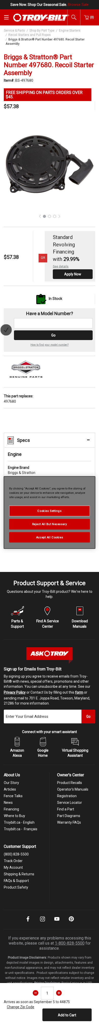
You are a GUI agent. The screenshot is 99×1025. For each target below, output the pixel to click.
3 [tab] (54, 216)
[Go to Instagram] (42, 922)
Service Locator (69, 803)
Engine (15, 454)
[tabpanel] (49, 164)
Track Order (13, 861)
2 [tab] (49, 216)
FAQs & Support (16, 881)
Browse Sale (78, 4)
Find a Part (65, 809)
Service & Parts (14, 30)
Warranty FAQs (69, 822)
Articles (10, 789)
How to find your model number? (49, 344)
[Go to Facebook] (28, 922)
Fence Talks (13, 796)
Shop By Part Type (41, 30)
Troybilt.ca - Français (20, 829)
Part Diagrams (68, 816)
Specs (23, 440)
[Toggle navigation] (6, 17)
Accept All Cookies (49, 537)
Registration (67, 796)
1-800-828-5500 (70, 943)
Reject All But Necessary (49, 524)
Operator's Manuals (72, 789)
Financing (11, 809)
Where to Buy (14, 816)
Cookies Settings (49, 510)
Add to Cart (67, 1015)
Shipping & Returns (19, 874)
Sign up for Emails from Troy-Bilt (32, 669)
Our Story (11, 783)
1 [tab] (44, 216)
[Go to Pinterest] (71, 922)
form (79, 692)
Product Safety (16, 887)
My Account (13, 867)
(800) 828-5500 (16, 854)
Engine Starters (69, 30)
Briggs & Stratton (21, 470)
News (8, 803)
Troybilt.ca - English (19, 822)
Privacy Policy (15, 692)
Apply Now (72, 274)
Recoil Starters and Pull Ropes (29, 35)
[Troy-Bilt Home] (41, 17)
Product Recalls (69, 783)
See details (61, 266)
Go (53, 335)
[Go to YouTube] (57, 922)
